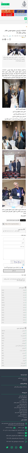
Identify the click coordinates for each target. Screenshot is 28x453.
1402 (13, 298)
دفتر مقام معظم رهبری (23, 396)
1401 (13, 300)
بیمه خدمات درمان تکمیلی (22, 378)
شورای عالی (13, 365)
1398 (13, 308)
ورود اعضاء (4, 4)
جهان (13, 355)
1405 (13, 290)
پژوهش (13, 343)
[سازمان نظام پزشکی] (24, 4)
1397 (13, 310)
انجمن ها (25, 417)
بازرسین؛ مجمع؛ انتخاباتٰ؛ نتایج (12, 220)
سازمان (10, 36)
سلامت (13, 338)
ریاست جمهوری (24, 399)
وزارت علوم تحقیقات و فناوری (22, 406)
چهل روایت (13, 363)
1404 (13, 293)
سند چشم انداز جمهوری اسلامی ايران (20, 407)
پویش (13, 360)
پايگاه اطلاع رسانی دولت (22, 397)
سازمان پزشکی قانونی (23, 404)
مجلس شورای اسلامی (23, 401)
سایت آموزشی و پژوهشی (22, 416)
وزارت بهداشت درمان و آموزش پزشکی (20, 402)
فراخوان (13, 348)
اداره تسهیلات (24, 380)
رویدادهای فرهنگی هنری (13, 346)
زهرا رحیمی (20, 229)
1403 (13, 295)
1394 (13, 317)
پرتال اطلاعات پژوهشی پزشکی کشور (20, 387)
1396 (13, 312)
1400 (13, 303)
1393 (13, 320)
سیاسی (13, 353)
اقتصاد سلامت (13, 350)
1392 (13, 322)
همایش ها (13, 336)
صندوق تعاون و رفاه (23, 414)
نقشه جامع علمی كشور (23, 411)
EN (2, 2)
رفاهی (13, 333)
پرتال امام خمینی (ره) (23, 409)
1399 (13, 305)
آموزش (13, 341)
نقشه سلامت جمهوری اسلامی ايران (21, 412)
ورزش (13, 358)
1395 (13, 315)
